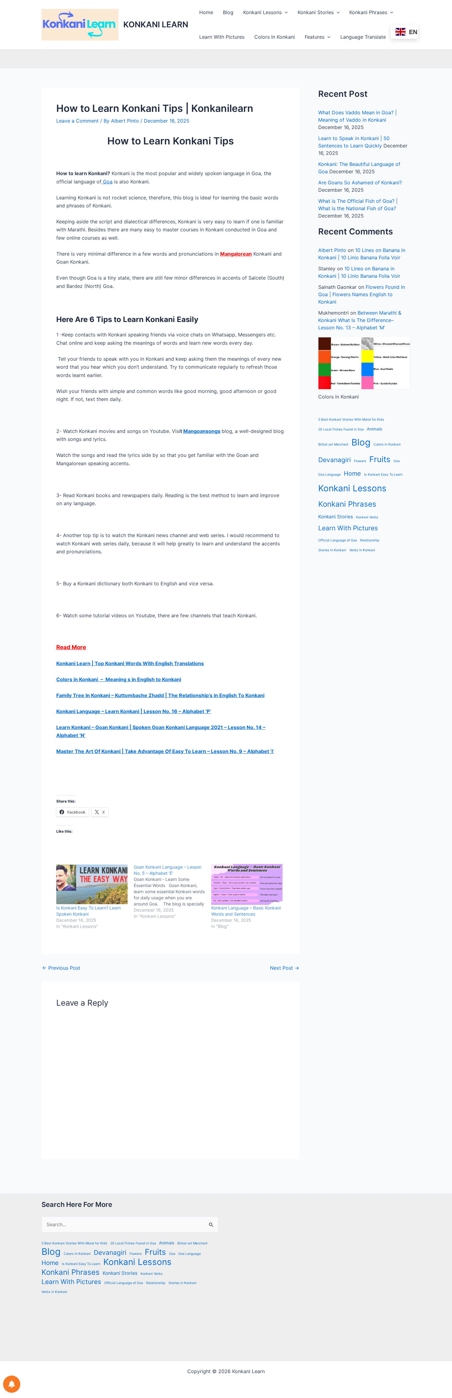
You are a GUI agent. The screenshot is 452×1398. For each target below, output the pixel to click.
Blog (228, 12)
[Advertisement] (322, 1277)
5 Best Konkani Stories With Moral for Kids (351, 420)
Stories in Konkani (332, 550)
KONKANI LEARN (155, 24)
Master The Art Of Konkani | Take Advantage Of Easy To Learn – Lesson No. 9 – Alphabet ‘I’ (165, 751)
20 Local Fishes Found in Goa (341, 429)
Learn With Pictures (221, 37)
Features (314, 37)
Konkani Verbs (367, 517)
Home (206, 12)
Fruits (380, 459)
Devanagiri (334, 460)
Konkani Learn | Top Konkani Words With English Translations (130, 663)
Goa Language (329, 475)
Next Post (284, 967)
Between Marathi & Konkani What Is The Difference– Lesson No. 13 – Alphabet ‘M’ (359, 320)
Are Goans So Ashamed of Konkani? (360, 182)
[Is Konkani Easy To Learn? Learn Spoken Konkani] (92, 884)
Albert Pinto (332, 250)
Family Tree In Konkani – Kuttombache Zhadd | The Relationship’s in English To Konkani (160, 695)
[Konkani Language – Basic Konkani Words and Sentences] (247, 884)
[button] (285, 12)
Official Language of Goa (337, 540)
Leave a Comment (77, 121)
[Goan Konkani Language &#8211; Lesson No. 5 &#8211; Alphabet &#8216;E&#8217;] (172, 891)
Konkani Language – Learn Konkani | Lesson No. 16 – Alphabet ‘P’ (133, 711)
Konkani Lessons (262, 12)
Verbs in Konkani (362, 550)
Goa (107, 182)
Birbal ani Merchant (333, 444)
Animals (374, 428)
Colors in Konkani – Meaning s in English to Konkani (118, 679)
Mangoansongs (201, 431)
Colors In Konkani (274, 37)
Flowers (360, 461)
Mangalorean (236, 254)
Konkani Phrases (368, 12)
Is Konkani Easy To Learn (383, 475)
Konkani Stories (316, 12)
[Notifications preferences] (11, 1384)
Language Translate (363, 37)
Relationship (369, 540)
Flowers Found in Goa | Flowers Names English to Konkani (361, 294)
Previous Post (61, 967)
